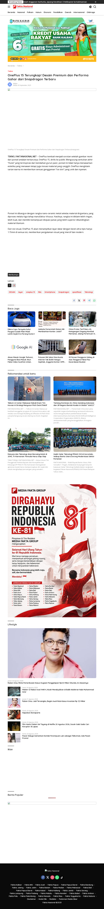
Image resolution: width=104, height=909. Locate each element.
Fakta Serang (82, 890)
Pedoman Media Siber (68, 899)
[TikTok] (62, 878)
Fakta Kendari (61, 893)
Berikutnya (13, 274)
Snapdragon (63, 292)
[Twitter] (48, 877)
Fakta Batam (44, 888)
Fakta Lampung (16, 893)
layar (20, 292)
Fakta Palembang (28, 896)
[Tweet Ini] (79, 300)
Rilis (39, 292)
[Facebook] (43, 877)
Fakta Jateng (17, 888)
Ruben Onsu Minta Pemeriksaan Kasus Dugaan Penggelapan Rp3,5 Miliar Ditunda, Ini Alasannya (48, 683)
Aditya (15, 83)
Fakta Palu (13, 896)
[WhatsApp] (57, 877)
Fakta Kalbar (16, 885)
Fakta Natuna (89, 896)
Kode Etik (43, 899)
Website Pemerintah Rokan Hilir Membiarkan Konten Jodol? (51, 330)
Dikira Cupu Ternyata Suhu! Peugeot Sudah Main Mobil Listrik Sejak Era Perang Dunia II (21, 331)
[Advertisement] (52, 191)
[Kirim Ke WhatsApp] (94, 300)
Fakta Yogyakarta (73, 896)
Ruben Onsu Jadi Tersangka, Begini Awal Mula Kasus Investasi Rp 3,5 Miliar (53, 701)
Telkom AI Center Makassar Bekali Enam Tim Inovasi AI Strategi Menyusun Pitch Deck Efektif (27, 404)
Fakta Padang (32, 893)
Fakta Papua (53, 885)
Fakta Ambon (88, 893)
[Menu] (9, 7)
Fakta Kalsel (40, 890)
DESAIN (12, 292)
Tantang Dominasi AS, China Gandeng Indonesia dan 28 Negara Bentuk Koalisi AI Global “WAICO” (74, 404)
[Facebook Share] (74, 300)
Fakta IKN (29, 885)
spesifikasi (76, 292)
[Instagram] (52, 877)
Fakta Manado (44, 896)
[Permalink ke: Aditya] (10, 84)
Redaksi (52, 899)
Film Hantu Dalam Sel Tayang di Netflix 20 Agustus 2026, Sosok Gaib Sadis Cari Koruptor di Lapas (55, 725)
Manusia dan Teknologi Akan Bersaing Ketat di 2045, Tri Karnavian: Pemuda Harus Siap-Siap (27, 455)
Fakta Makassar (74, 888)
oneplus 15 (30, 292)
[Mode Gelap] (90, 7)
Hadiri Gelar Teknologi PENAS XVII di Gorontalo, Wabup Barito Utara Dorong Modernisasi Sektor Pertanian (74, 456)
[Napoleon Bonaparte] (14, 714)
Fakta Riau (57, 896)
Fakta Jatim (31, 888)
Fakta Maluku (46, 893)
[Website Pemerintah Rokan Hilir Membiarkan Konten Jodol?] (52, 319)
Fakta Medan (58, 888)
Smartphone (50, 292)
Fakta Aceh (40, 885)
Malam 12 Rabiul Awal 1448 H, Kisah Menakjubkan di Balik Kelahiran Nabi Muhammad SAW (58, 691)
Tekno (10, 71)
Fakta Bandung (86, 885)
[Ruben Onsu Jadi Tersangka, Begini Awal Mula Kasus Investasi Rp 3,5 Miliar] (14, 703)
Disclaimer (31, 899)
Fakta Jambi (68, 890)
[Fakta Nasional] (23, 7)
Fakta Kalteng (54, 890)
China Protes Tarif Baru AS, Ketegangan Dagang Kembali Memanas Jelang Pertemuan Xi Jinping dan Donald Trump (82, 331)
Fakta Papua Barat (69, 885)
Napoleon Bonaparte (31, 713)
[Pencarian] (94, 7)
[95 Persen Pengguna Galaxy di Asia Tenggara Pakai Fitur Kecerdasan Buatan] (82, 347)
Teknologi (89, 292)
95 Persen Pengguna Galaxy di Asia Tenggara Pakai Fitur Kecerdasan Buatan (81, 359)
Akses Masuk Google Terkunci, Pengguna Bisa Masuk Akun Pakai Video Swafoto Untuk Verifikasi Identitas (20, 359)
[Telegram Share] (89, 300)
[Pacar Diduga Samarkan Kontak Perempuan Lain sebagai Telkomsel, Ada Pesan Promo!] (14, 737)
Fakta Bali (87, 888)
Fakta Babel (75, 893)
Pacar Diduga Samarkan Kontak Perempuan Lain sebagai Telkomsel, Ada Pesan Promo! (56, 737)
